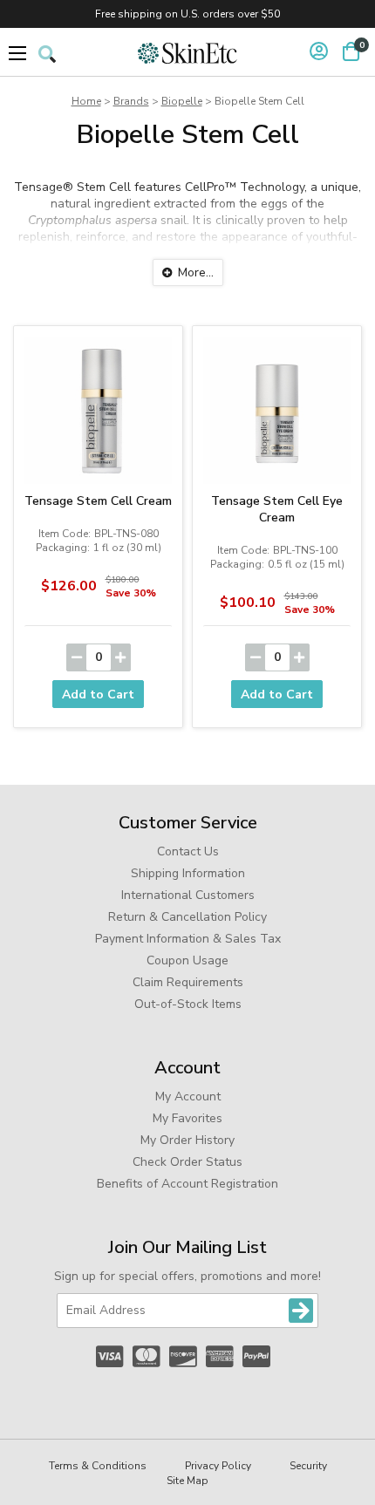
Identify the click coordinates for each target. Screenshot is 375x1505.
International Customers (188, 895)
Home (86, 101)
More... (196, 272)
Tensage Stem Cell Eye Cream (277, 509)
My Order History (187, 1140)
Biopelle (181, 101)
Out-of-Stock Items (188, 1004)
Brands (131, 101)
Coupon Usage (187, 960)
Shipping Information (188, 873)
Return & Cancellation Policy (187, 917)
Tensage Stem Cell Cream (98, 501)
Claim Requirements (188, 982)
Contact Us (188, 851)
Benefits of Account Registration (187, 1183)
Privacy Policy (218, 1466)
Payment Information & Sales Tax (188, 938)
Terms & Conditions (98, 1466)
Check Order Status (187, 1162)
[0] (351, 51)
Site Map (187, 1481)
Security (308, 1466)
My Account (188, 1096)
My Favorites (187, 1118)
